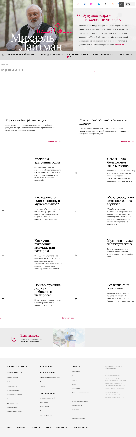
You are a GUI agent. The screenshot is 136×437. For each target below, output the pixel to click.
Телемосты (35, 427)
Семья (74, 384)
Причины (42, 381)
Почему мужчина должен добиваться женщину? (47, 290)
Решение (42, 386)
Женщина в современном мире (80, 392)
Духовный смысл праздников (80, 401)
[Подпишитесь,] (13, 339)
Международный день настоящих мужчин (120, 200)
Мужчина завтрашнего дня (25, 120)
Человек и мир (76, 371)
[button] (68, 318)
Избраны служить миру (46, 415)
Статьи (48, 427)
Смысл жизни (76, 388)
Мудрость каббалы (12, 377)
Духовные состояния (13, 403)
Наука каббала (102, 54)
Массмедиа (61, 427)
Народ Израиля (50, 54)
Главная (4, 65)
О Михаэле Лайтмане (21, 54)
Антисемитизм (76, 54)
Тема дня (123, 54)
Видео (9, 427)
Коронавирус (46, 367)
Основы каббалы (12, 386)
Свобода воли (76, 414)
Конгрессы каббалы (12, 407)
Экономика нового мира (78, 418)
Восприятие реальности (13, 398)
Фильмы (21, 427)
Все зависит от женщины (118, 286)
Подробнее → (121, 45)
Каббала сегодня (11, 381)
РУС (128, 4)
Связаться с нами (80, 427)
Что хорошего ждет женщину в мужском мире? (47, 200)
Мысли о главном (77, 405)
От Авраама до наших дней (47, 398)
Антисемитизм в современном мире (50, 377)
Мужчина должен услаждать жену (120, 242)
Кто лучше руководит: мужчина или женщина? (44, 245)
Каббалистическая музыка (14, 411)
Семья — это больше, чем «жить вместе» (103, 122)
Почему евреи (44, 402)
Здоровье (74, 380)
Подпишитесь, (29, 335)
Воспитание (75, 375)
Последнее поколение (46, 410)
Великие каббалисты (13, 390)
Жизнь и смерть (76, 397)
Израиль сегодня (44, 406)
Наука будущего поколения (14, 394)
